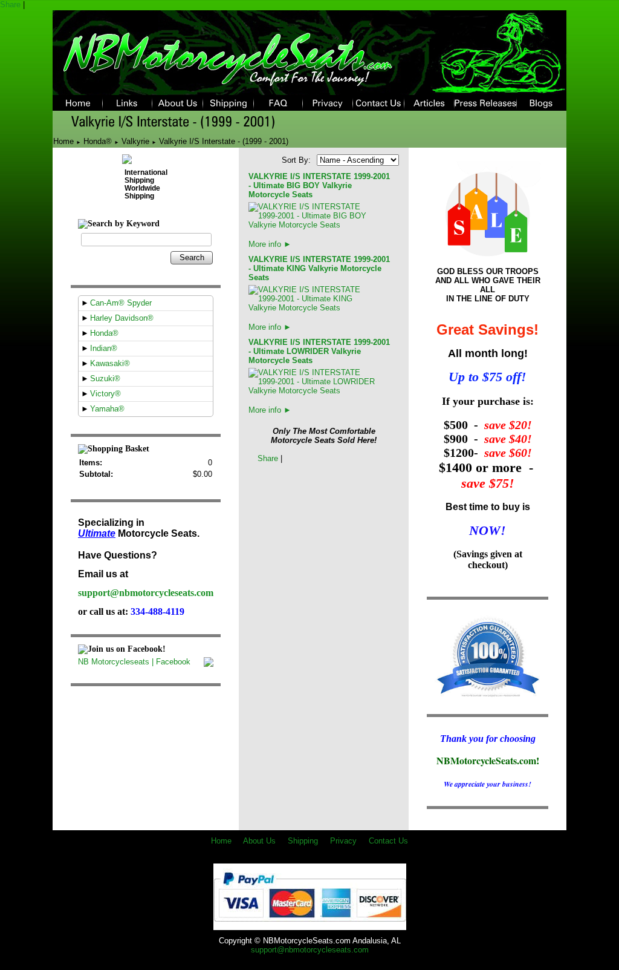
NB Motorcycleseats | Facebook (134, 661)
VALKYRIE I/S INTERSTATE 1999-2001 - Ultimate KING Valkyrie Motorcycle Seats (319, 268)
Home (63, 141)
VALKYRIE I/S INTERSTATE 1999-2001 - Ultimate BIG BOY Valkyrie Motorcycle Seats (319, 185)
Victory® (105, 393)
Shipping (303, 840)
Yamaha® (107, 408)
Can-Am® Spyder (121, 302)
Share (10, 4)
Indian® (103, 348)
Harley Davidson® (122, 318)
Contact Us (388, 840)
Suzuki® (105, 378)
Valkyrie (135, 141)
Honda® (97, 141)
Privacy (343, 840)
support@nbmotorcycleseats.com (145, 593)
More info (269, 244)
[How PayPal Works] (309, 925)
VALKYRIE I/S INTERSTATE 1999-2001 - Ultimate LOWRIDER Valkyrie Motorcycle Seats (319, 351)
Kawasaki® (110, 363)
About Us (259, 840)
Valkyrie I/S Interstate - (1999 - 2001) (223, 141)
